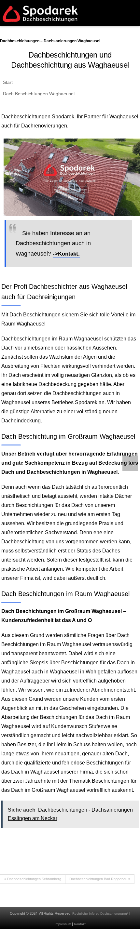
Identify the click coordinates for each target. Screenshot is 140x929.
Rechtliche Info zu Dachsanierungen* (100, 913)
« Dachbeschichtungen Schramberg (32, 879)
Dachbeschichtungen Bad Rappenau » (99, 879)
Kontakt (80, 924)
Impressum (63, 924)
